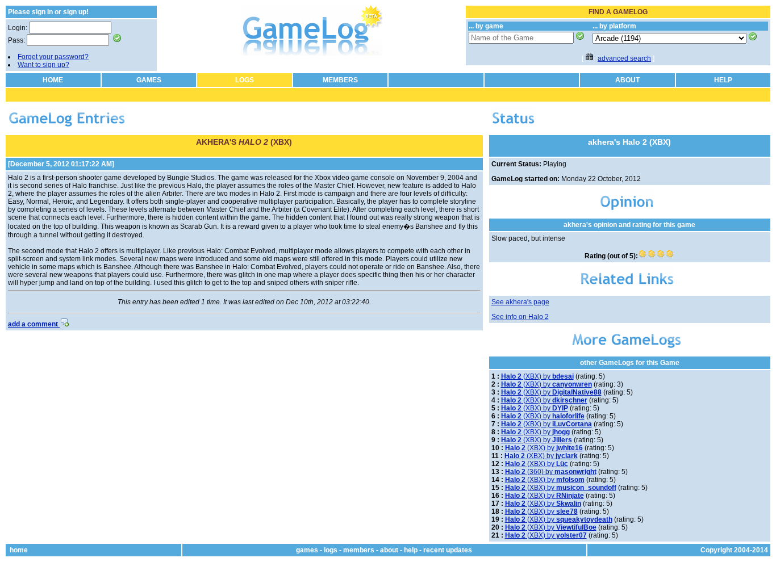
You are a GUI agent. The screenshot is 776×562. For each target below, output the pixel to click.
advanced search (624, 58)
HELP (723, 80)
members (358, 550)
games (307, 550)
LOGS (244, 80)
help (411, 550)
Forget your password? (53, 57)
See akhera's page (520, 302)
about (389, 550)
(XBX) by (537, 376)
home (19, 550)
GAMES (148, 80)
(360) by (550, 472)
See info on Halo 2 (520, 317)
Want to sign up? (43, 65)
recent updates (447, 550)
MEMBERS (340, 80)
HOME (53, 80)
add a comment (34, 324)
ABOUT (627, 80)
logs (330, 550)
